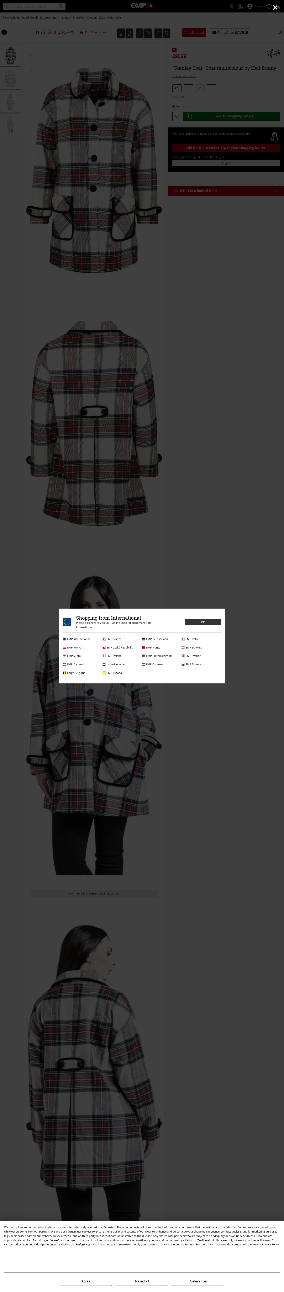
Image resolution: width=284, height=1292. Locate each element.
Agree (85, 1281)
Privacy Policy (270, 1244)
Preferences (198, 1281)
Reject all (142, 1281)
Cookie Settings (185, 1244)
